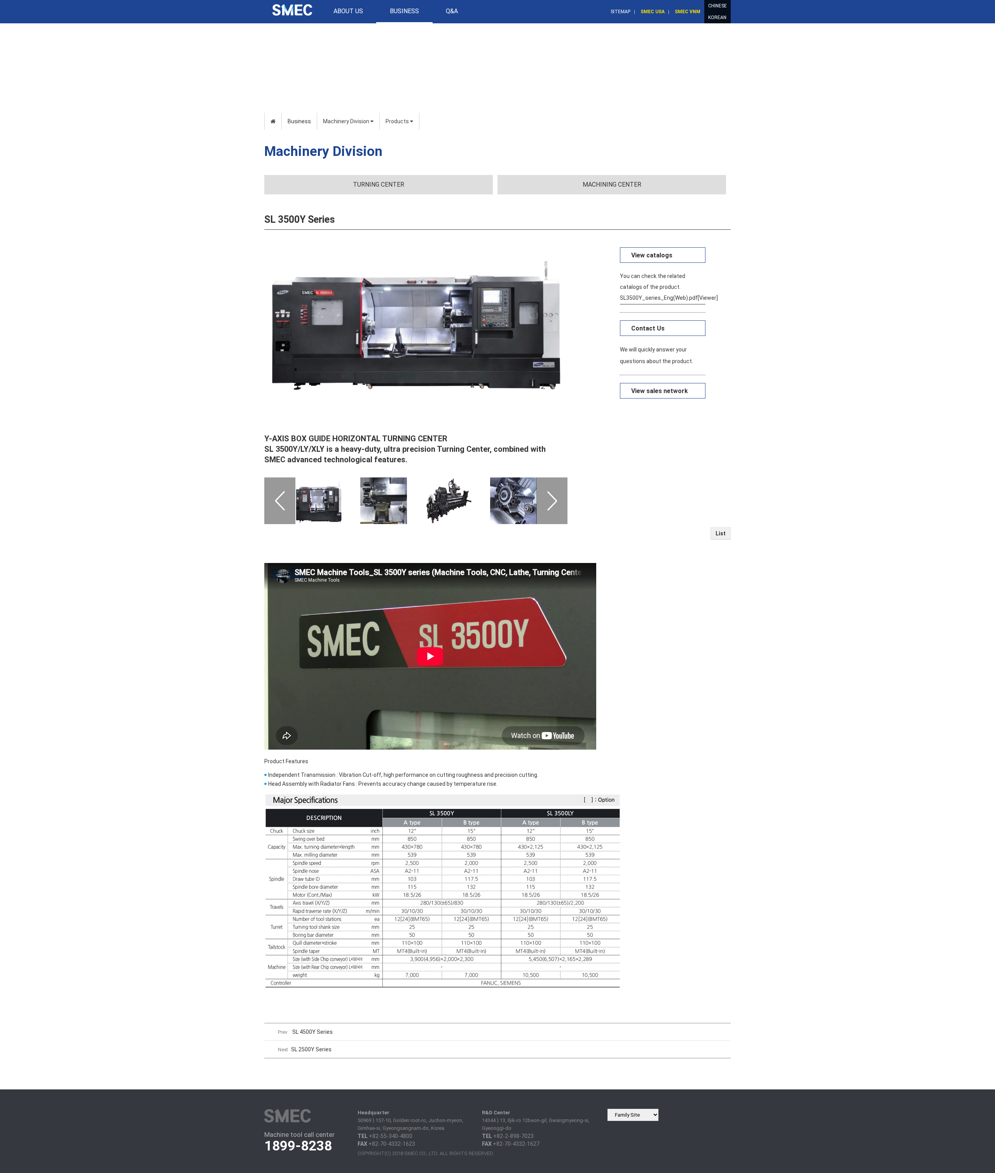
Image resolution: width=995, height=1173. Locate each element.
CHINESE (717, 6)
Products (398, 121)
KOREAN (717, 17)
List (721, 533)
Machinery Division (346, 121)
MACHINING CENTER (612, 184)
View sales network (659, 391)
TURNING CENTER (378, 184)
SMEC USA (653, 11)
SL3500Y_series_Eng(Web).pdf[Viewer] (662, 298)
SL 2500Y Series (311, 1049)
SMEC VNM (687, 11)
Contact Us (648, 328)
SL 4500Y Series (312, 1032)
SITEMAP (620, 11)
